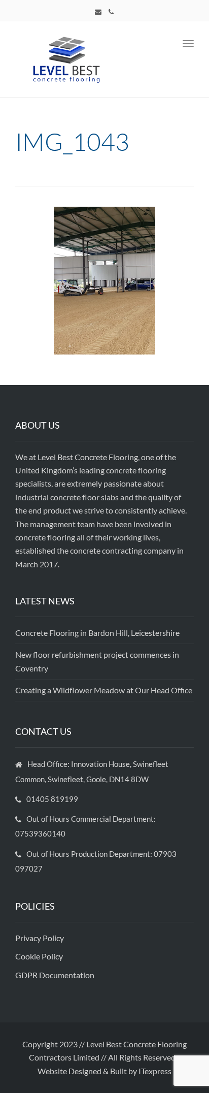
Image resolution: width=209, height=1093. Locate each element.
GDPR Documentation (54, 975)
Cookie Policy (39, 956)
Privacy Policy (40, 938)
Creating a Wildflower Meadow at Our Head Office (103, 690)
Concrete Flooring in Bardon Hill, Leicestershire (97, 632)
